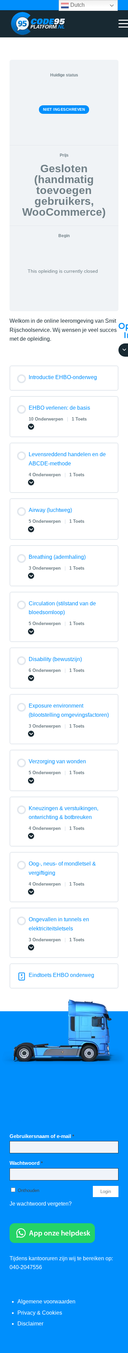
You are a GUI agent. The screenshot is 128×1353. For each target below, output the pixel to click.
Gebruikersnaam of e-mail (42, 1136)
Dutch (77, 5)
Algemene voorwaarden (46, 1301)
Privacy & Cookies (39, 1313)
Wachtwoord (26, 1163)
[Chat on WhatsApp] (52, 1241)
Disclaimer (30, 1324)
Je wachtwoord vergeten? (41, 1204)
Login (105, 1191)
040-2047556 (26, 1267)
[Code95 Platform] (53, 23)
